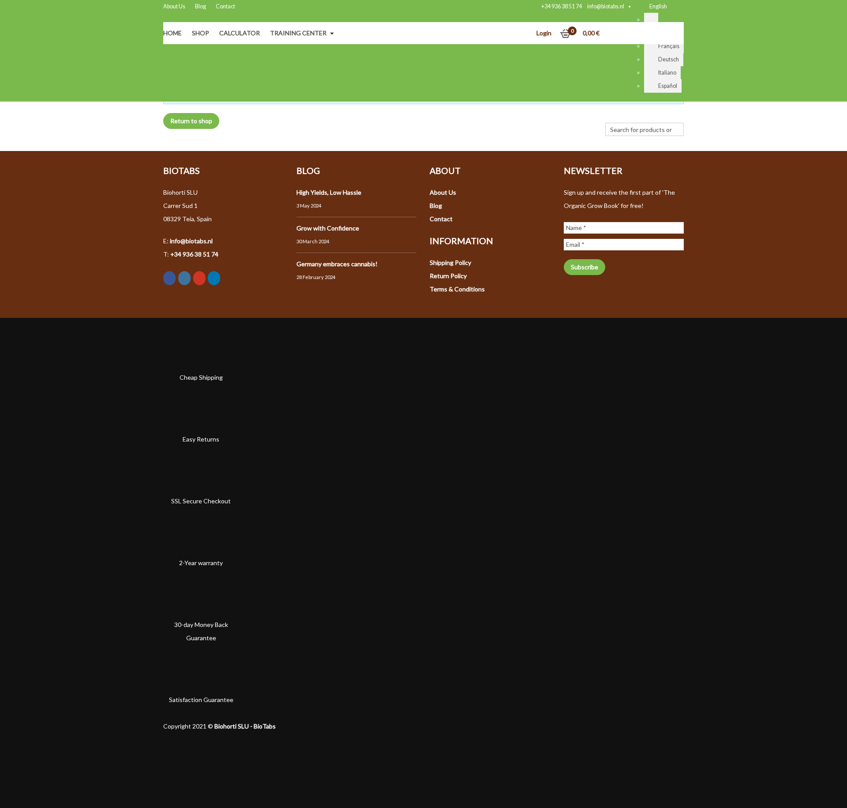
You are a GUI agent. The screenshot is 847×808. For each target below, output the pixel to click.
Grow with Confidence (327, 228)
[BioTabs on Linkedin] (214, 278)
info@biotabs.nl (605, 6)
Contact (225, 6)
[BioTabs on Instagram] (184, 278)
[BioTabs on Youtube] (199, 278)
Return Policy (448, 275)
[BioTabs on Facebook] (169, 278)
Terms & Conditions (457, 289)
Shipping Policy (450, 262)
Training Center (298, 33)
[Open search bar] (609, 116)
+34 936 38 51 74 (561, 6)
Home (172, 33)
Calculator (239, 33)
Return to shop (191, 121)
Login (543, 33)
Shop (200, 33)
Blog (200, 6)
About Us (174, 6)
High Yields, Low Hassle (328, 192)
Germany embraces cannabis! (337, 264)
